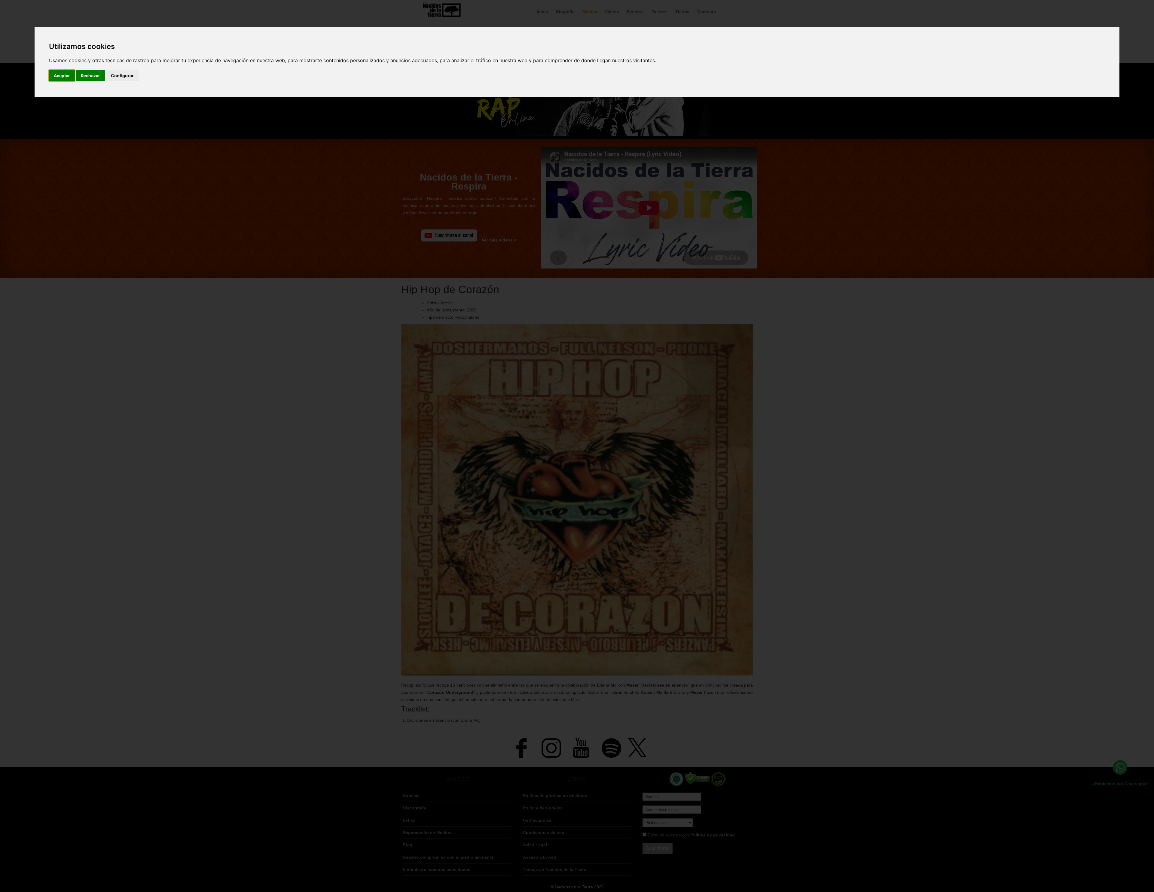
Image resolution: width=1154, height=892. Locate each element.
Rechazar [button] (90, 75)
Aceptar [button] (62, 75)
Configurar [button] (122, 75)
